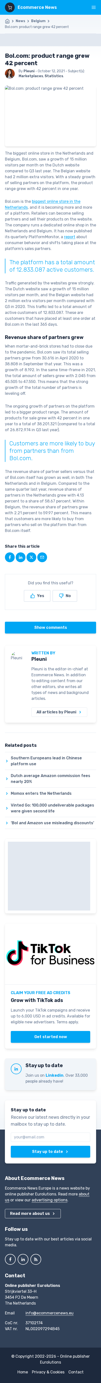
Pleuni (39, 659)
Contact (76, 1372)
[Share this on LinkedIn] (20, 557)
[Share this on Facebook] (10, 557)
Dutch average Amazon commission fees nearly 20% (50, 778)
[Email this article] (42, 557)
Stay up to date (47, 1151)
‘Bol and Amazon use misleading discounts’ (52, 823)
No (68, 595)
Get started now (50, 1036)
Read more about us (30, 1213)
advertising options (49, 1200)
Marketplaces (31, 76)
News (20, 21)
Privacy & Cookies (48, 1372)
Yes (40, 595)
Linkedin (54, 1075)
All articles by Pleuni (56, 712)
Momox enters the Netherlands (41, 793)
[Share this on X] (31, 557)
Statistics (54, 76)
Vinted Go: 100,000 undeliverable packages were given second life (52, 808)
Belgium (38, 21)
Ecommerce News (37, 7)
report (69, 237)
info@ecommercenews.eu (49, 1313)
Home (22, 1372)
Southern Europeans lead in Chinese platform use (46, 761)
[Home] (10, 21)
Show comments (50, 627)
